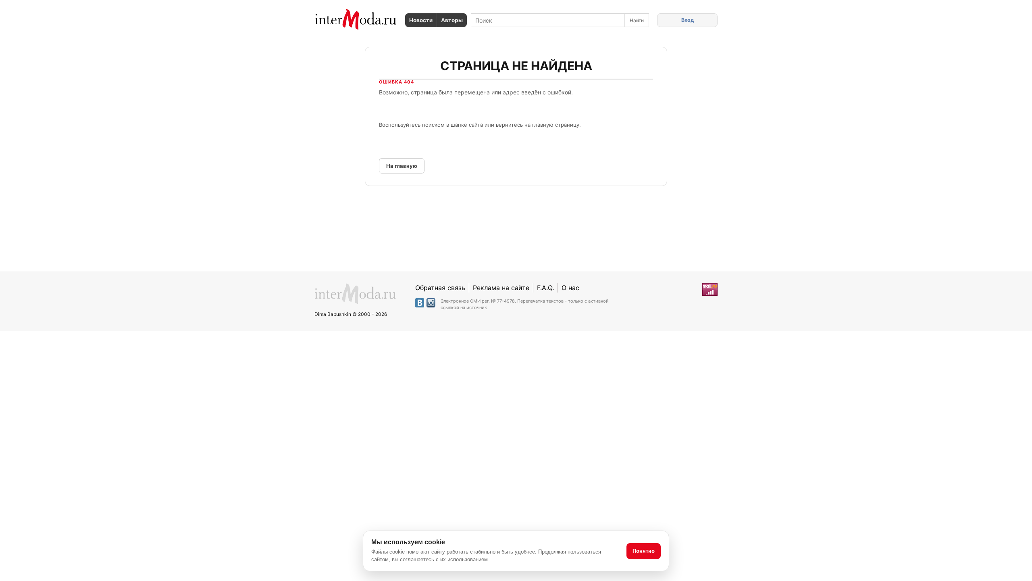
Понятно (644, 551)
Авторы (452, 20)
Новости (421, 20)
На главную (401, 166)
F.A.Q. (545, 288)
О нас (570, 288)
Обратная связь (440, 288)
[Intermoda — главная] (355, 19)
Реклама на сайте (501, 288)
